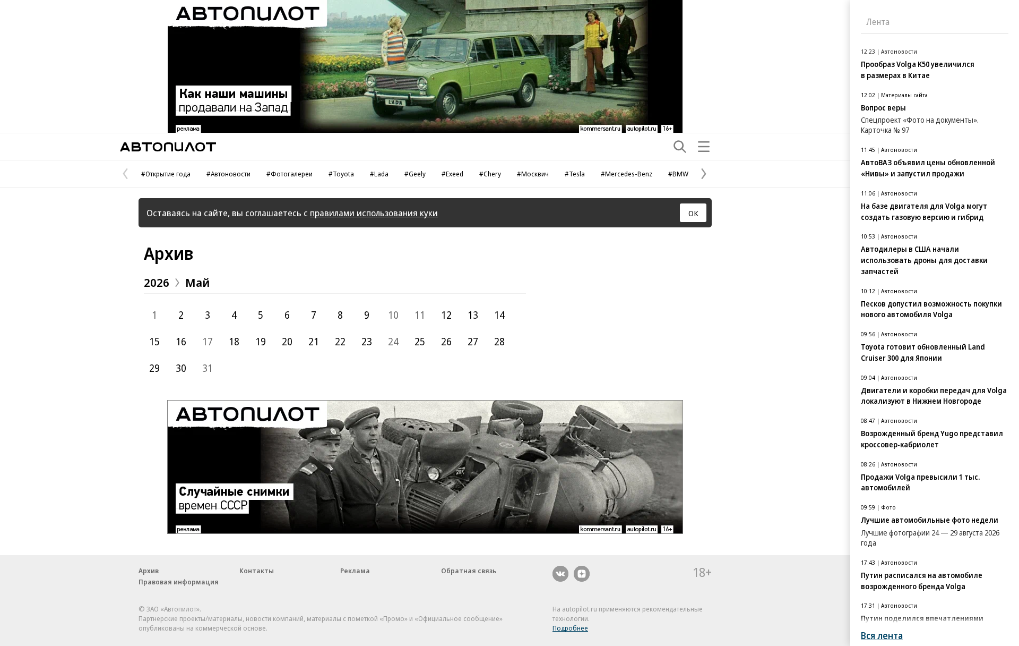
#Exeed (452, 173)
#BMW (678, 173)
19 (260, 341)
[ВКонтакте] (560, 574)
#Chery (490, 173)
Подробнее (570, 628)
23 (366, 341)
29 (154, 368)
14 (499, 315)
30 (181, 368)
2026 (156, 282)
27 (473, 341)
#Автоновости (228, 173)
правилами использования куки (374, 213)
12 (446, 315)
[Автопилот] (168, 146)
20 (287, 341)
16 (181, 341)
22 (340, 341)
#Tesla (575, 173)
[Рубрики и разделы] (704, 146)
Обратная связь (468, 570)
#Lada (379, 173)
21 (313, 341)
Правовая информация (179, 581)
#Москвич (533, 173)
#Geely (415, 173)
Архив (168, 253)
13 (473, 315)
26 (446, 341)
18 (234, 341)
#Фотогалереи (289, 173)
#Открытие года (166, 173)
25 (419, 341)
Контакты (256, 570)
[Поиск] (680, 147)
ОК (693, 213)
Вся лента (882, 636)
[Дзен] (582, 574)
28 (499, 341)
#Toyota (341, 173)
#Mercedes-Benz (626, 173)
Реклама (355, 570)
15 (154, 341)
